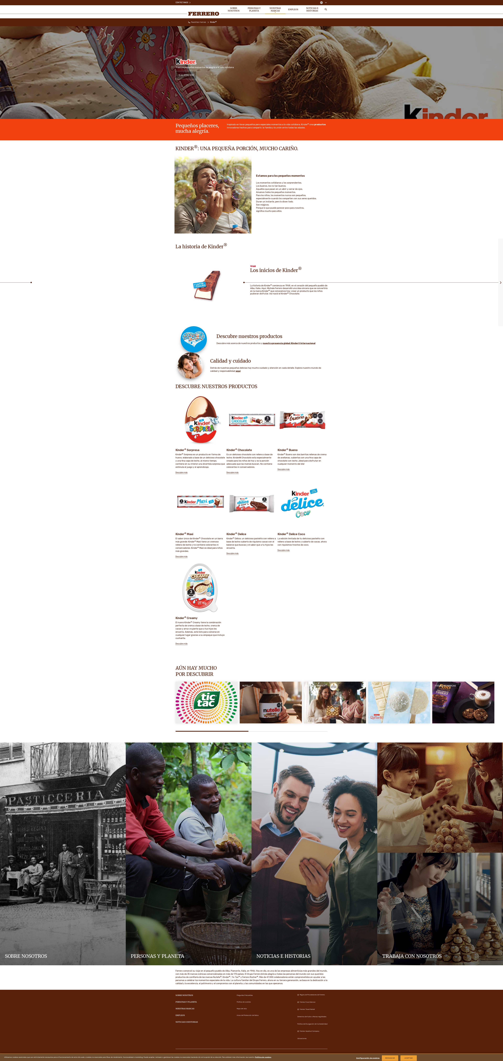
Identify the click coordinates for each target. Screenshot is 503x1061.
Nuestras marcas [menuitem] (275, 9)
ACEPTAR (408, 1058)
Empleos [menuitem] (293, 9)
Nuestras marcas (198, 22)
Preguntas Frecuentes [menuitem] (245, 995)
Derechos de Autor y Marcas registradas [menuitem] (311, 1017)
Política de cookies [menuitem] (244, 1002)
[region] (251, 1057)
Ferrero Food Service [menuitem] (307, 1002)
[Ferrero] (203, 14)
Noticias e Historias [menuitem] (312, 9)
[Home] (189, 22)
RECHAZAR (390, 1058)
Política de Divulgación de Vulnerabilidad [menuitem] (312, 1024)
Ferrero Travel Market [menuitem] (307, 1009)
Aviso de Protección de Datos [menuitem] (248, 1015)
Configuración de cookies (368, 1058)
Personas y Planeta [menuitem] (254, 9)
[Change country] (323, 2)
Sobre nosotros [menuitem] (233, 9)
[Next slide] (500, 282)
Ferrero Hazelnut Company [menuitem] (309, 1031)
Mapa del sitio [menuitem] (242, 1009)
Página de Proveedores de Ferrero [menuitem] (312, 995)
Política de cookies (263, 1057)
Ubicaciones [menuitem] (302, 1038)
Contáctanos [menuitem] (182, 2)
